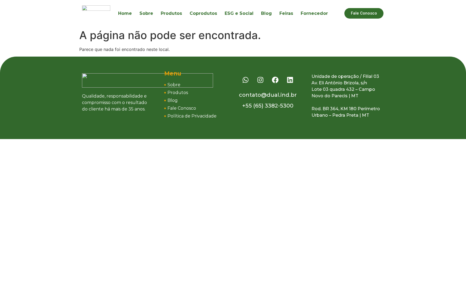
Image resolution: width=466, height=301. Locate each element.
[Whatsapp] (245, 80)
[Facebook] (275, 80)
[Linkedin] (290, 80)
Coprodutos (203, 13)
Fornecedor (314, 13)
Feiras (286, 13)
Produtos (171, 13)
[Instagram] (260, 80)
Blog (266, 13)
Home (125, 13)
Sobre (146, 13)
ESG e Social (239, 13)
